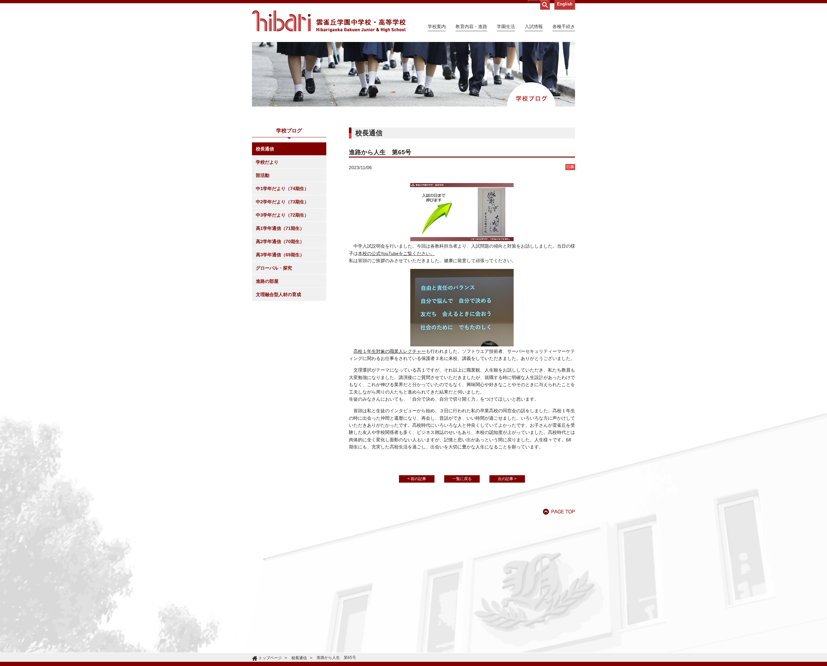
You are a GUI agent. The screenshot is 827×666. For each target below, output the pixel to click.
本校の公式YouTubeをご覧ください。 (396, 253)
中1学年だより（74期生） (282, 188)
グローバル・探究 (274, 268)
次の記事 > (507, 478)
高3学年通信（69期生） (280, 254)
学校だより (267, 162)
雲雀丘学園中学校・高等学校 (329, 21)
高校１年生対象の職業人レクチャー (389, 351)
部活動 (262, 175)
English (564, 4)
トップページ (270, 658)
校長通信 (265, 148)
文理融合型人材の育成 (278, 294)
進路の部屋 (267, 281)
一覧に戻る (462, 478)
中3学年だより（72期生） (282, 215)
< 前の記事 (416, 478)
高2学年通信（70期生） (280, 241)
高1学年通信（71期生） (280, 228)
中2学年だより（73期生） (282, 201)
